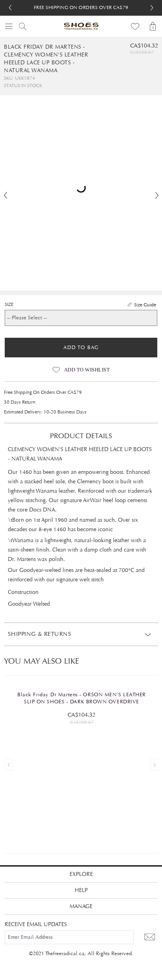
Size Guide (145, 305)
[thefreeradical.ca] (81, 26)
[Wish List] (135, 26)
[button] (152, 8)
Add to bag (81, 347)
